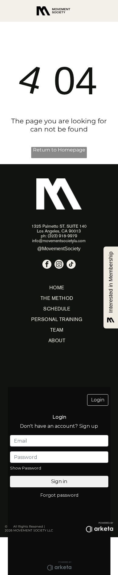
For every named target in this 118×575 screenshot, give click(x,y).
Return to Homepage (59, 150)
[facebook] (46, 265)
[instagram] (59, 265)
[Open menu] (103, 10)
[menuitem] (57, 287)
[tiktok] (71, 265)
